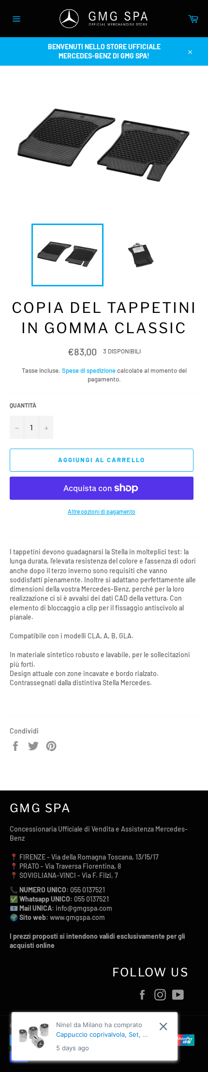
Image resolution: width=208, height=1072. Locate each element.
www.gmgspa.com (77, 917)
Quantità (23, 405)
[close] (163, 1026)
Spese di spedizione (89, 370)
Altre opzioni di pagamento (101, 511)
